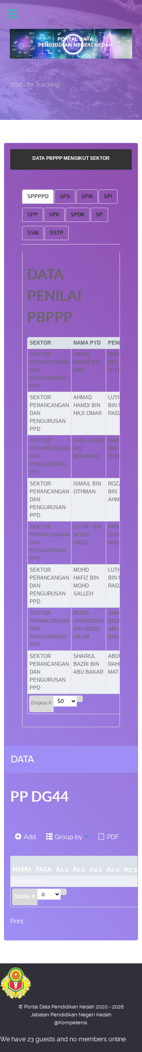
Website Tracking (35, 84)
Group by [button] (68, 837)
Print (16, 921)
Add (29, 837)
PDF (112, 837)
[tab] (38, 197)
